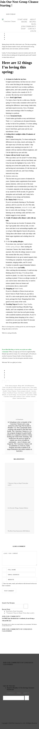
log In (33, 31)
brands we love (26, 387)
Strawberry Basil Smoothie (14, 611)
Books (24, 22)
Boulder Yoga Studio (25, 304)
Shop (23, 28)
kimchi (12, 121)
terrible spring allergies (13, 247)
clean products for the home (21, 389)
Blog (33, 24)
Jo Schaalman (19, 419)
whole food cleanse (21, 398)
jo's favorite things (11, 394)
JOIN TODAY (11, 14)
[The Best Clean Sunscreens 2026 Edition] (19, 520)
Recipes (33, 22)
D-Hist (8, 241)
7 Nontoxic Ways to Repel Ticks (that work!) (18, 484)
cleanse (31, 389)
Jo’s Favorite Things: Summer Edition (18, 508)
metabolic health (27, 207)
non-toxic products (21, 394)
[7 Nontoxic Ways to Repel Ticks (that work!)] (19, 472)
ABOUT (33, 19)
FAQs (19, 693)
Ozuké (8, 116)
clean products (10, 389)
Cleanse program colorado (23, 391)
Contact (32, 28)
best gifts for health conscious (13, 387)
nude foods (30, 394)
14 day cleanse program (11, 385)
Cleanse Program (11, 391)
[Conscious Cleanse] (9, 21)
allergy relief (21, 385)
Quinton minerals (12, 176)
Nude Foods (18, 288)
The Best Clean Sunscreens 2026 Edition (19, 531)
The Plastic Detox (12, 267)
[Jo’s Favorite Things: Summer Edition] (19, 497)
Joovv (8, 97)
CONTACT (11, 693)
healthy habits (28, 393)
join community (28, 26)
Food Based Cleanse (12, 393)
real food (28, 396)
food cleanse (21, 393)
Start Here (23, 19)
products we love (20, 396)
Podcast (20, 199)
